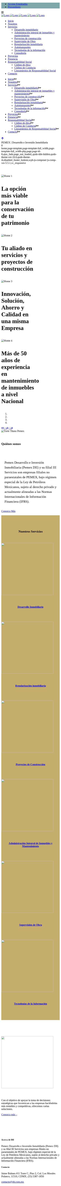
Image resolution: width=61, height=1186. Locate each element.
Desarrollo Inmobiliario (30, 607)
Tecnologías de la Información (30, 1003)
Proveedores (14, 7)
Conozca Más (8, 511)
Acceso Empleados (17, 4)
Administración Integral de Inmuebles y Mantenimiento (30, 845)
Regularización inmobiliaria (30, 685)
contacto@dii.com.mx (12, 1181)
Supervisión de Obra (30, 924)
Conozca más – (9, 1114)
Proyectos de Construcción (30, 764)
